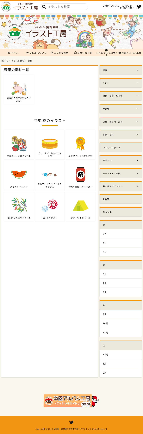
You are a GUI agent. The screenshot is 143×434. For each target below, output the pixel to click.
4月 (105, 243)
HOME (4, 60)
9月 (105, 314)
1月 (105, 363)
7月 (105, 283)
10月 (105, 323)
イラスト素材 (17, 60)
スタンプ (107, 212)
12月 (105, 354)
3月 (105, 233)
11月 (105, 332)
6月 (105, 274)
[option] (71, 32)
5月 (105, 252)
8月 (105, 292)
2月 (105, 372)
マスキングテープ (111, 147)
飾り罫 (106, 199)
